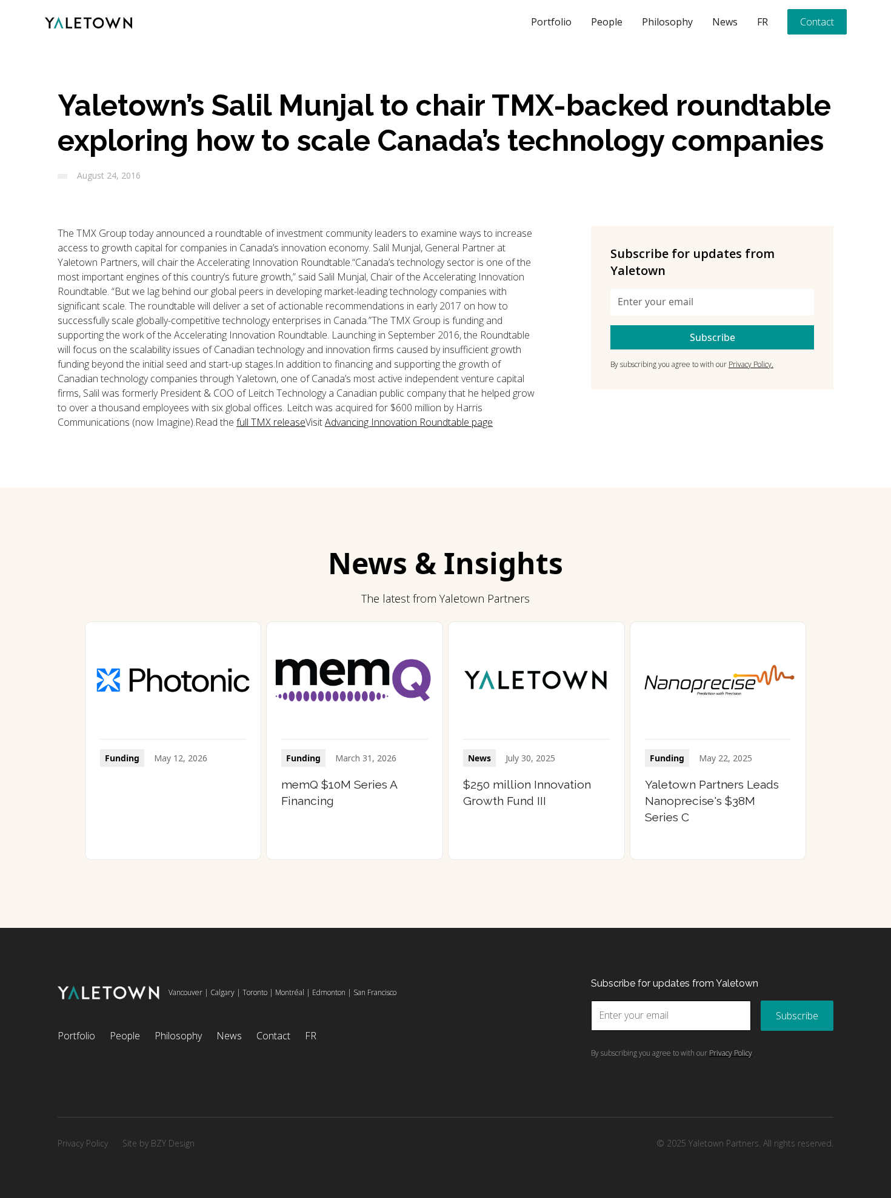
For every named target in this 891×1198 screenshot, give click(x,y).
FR (762, 21)
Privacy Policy (83, 1143)
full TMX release (270, 422)
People (606, 21)
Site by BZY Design (158, 1143)
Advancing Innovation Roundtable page (409, 422)
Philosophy (667, 21)
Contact (817, 21)
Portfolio (551, 21)
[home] (88, 22)
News (725, 21)
